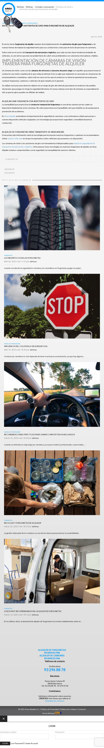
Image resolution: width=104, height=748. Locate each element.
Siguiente (9, 173)
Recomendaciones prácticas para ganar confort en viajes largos (39, 434)
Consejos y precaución (12, 343)
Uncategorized (32, 23)
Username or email (8, 732)
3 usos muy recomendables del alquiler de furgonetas (32, 611)
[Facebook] (81, 159)
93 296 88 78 (55, 669)
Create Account (31, 743)
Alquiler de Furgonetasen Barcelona (52, 651)
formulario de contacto (54, 701)
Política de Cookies (68, 709)
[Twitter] (76, 159)
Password (60, 732)
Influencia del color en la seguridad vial (26, 346)
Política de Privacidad (50, 709)
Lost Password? (17, 743)
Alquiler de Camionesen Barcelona (52, 657)
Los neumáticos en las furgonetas (22, 258)
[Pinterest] (87, 159)
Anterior (9, 169)
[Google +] (93, 159)
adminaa (33, 261)
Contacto (82, 709)
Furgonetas (8, 255)
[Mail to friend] (99, 159)
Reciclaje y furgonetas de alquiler (22, 523)
